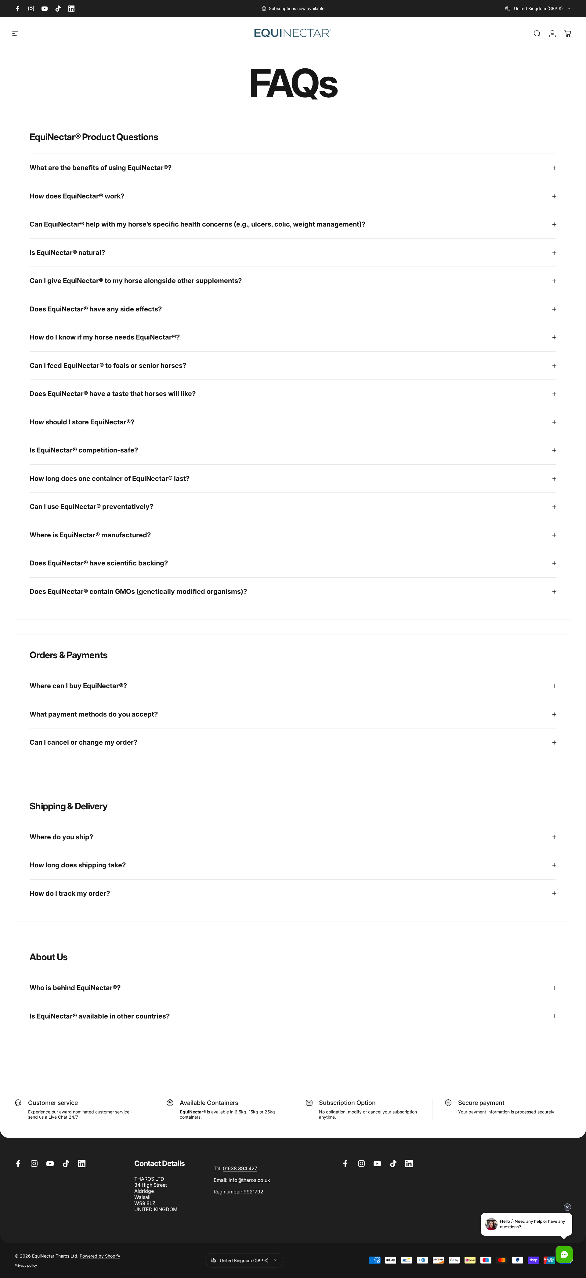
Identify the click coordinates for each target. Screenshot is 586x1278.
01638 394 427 (240, 1168)
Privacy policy (26, 1265)
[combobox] (538, 8)
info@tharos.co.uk (249, 1180)
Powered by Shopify (100, 1255)
